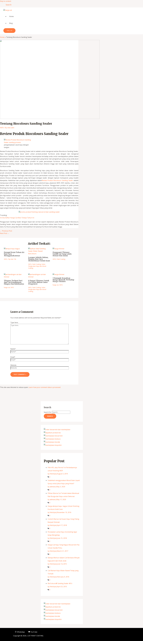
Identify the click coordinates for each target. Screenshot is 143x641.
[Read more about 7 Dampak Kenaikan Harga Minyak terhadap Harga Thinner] (58, 274)
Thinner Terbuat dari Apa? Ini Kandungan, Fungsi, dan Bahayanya (14, 282)
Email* (12, 357)
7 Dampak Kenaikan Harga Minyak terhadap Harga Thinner (63, 279)
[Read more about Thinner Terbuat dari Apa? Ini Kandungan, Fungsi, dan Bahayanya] (15, 277)
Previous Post (6, 231)
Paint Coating (36, 264)
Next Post (4, 233)
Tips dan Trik (12, 259)
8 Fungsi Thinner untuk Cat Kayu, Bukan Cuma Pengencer (38, 282)
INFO (2, 128)
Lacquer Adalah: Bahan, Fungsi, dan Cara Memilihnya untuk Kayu (39, 259)
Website (13, 365)
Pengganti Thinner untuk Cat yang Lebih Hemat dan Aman (62, 254)
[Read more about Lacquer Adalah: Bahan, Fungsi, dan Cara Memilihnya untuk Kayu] (39, 254)
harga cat (7, 287)
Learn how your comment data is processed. (45, 387)
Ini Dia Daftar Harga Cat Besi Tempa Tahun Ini (17, 218)
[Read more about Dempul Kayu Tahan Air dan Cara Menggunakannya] (12, 249)
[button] (7, 5)
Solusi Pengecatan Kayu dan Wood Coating (37, 266)
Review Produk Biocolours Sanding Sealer (57, 180)
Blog (11, 23)
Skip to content (5, 1)
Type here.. (14, 322)
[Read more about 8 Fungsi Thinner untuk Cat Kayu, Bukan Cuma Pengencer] (39, 277)
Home (11, 16)
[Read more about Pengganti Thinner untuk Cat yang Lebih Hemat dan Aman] (58, 249)
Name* (13, 349)
